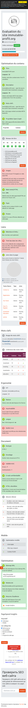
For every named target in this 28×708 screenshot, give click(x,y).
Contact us (6, 290)
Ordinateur (6, 621)
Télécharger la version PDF (10, 55)
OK (22, 2)
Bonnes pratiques (7, 631)
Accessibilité (6, 630)
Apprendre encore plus (5, 7)
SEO (4, 633)
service (5, 317)
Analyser (4, 642)
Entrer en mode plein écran (14, 647)
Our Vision (6, 300)
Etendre (23, 132)
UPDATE (17, 45)
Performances (6, 628)
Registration (6, 295)
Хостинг (21, 704)
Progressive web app (8, 635)
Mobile (4, 622)
